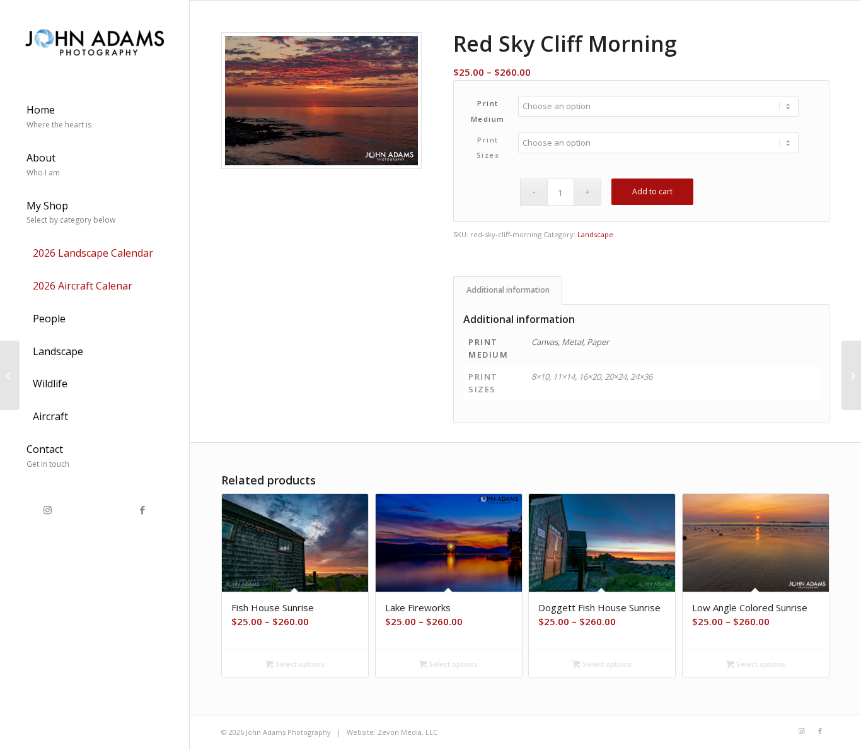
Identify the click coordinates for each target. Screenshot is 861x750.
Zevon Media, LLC (407, 732)
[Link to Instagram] (47, 510)
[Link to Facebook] (142, 510)
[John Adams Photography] (94, 40)
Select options (299, 664)
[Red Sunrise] (851, 375)
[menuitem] (95, 118)
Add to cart (652, 191)
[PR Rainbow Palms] (10, 375)
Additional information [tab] (508, 289)
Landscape (595, 234)
